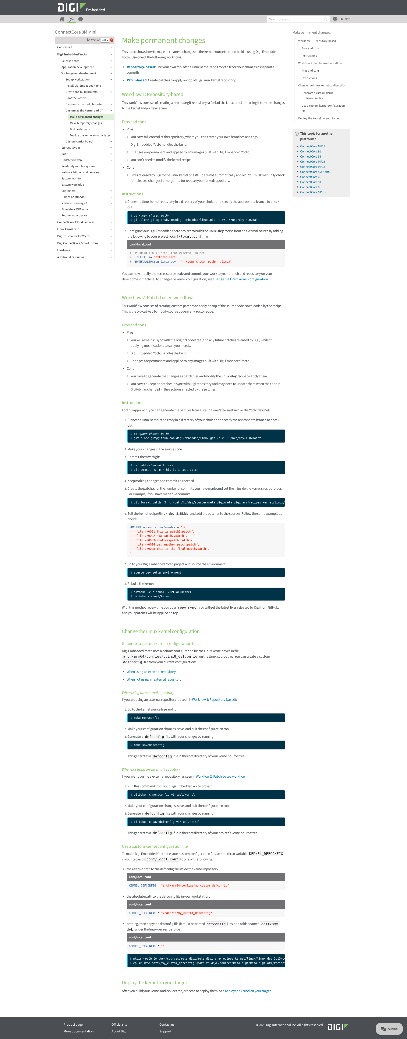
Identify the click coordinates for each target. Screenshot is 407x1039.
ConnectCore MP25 (312, 146)
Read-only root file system (78, 166)
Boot (64, 154)
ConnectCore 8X (310, 182)
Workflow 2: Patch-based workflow (221, 776)
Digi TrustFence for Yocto (73, 236)
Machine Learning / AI (74, 203)
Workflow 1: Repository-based (213, 699)
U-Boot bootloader (73, 197)
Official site (119, 1024)
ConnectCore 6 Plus (313, 192)
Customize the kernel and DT (84, 111)
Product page (73, 1024)
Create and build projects (82, 92)
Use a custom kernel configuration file (323, 108)
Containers (68, 191)
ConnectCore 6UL (311, 177)
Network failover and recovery (80, 172)
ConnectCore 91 (310, 151)
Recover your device (74, 215)
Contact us (166, 1024)
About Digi (119, 1031)
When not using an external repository (154, 679)
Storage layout (70, 148)
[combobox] (298, 19)
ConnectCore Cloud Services (75, 222)
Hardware (63, 250)
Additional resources (70, 257)
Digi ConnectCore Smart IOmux (77, 243)
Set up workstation (78, 80)
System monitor (71, 178)
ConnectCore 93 (310, 156)
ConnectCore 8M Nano (315, 172)
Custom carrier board (79, 142)
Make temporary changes (86, 123)
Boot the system (76, 98)
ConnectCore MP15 (312, 167)
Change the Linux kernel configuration (240, 279)
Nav (347, 19)
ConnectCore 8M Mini (75, 32)
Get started (64, 47)
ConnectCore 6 (309, 187)
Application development (77, 67)
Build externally (80, 129)
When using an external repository (151, 671)
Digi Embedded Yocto (72, 54)
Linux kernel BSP (68, 229)
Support (165, 1031)
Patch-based (137, 80)
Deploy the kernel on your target (91, 135)
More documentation (79, 1031)
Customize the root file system (85, 104)
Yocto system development (78, 73)
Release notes (70, 61)
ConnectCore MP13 (312, 161)
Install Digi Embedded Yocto (83, 86)
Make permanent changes (86, 117)
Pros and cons (310, 48)
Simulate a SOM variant (76, 209)
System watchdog (72, 185)
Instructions (309, 56)
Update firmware (72, 160)
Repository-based (141, 67)
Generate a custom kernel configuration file (318, 95)
